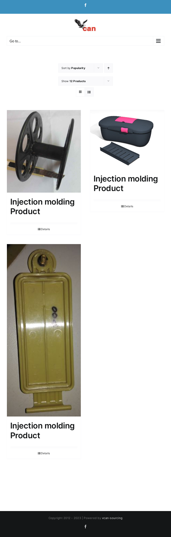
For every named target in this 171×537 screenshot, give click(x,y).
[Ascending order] (108, 68)
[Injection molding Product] (44, 151)
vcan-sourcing (112, 518)
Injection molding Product (42, 206)
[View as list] (89, 92)
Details (45, 229)
